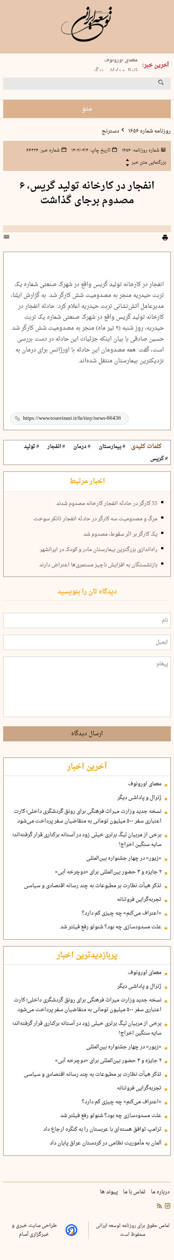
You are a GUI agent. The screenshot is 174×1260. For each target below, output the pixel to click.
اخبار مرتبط (87, 481)
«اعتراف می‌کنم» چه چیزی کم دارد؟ (121, 913)
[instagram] (167, 1207)
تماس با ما (135, 1192)
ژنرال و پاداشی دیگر (115, 69)
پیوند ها (109, 1192)
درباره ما (161, 1192)
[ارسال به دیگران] (7, 238)
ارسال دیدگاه (87, 733)
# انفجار (56, 447)
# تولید (31, 447)
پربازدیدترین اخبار (87, 955)
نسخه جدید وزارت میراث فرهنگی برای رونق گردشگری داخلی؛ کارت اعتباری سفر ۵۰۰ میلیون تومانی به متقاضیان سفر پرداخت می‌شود (87, 816)
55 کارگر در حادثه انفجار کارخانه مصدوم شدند (106, 504)
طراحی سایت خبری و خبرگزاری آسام (34, 1230)
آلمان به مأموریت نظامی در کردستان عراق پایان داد (105, 1143)
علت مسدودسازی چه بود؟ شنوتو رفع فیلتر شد (110, 927)
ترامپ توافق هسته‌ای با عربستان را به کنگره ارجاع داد (102, 1129)
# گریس (159, 459)
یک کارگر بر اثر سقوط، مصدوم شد (120, 534)
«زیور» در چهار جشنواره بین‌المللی (123, 858)
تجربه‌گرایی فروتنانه (139, 900)
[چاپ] (165, 238)
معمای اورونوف (121, 59)
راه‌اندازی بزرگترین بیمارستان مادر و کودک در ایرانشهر (98, 550)
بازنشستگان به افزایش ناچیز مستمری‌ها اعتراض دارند (98, 565)
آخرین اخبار (87, 766)
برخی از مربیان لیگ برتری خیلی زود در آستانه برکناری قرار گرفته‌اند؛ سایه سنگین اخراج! (87, 840)
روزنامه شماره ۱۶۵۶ (149, 131)
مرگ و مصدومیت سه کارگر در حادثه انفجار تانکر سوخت (95, 519)
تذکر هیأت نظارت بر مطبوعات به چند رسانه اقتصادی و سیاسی (92, 886)
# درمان (82, 447)
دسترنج (110, 131)
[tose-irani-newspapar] (87, 24)
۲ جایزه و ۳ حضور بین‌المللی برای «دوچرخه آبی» (108, 872)
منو (87, 109)
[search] (168, 85)
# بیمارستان (112, 447)
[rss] (159, 1207)
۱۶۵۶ (140, 150)
